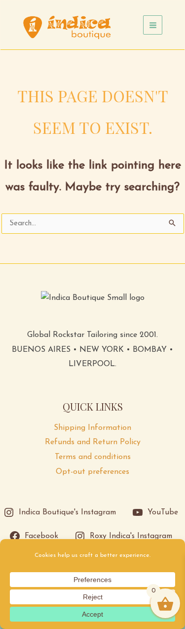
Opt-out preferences (92, 472)
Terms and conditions (93, 457)
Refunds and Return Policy (93, 442)
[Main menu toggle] (152, 25)
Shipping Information (92, 428)
